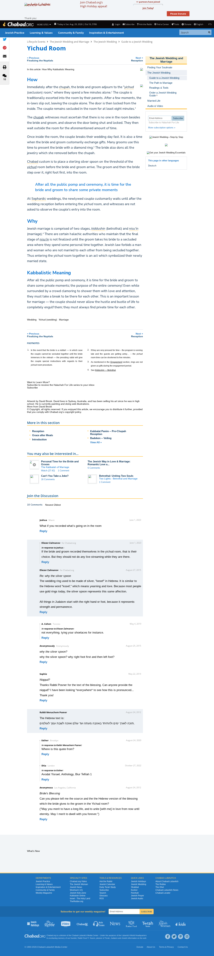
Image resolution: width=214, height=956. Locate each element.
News (115, 923)
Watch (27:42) (48, 470)
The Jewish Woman (79, 884)
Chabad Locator (162, 893)
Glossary (103, 895)
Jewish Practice (14, 33)
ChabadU (82, 923)
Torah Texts (148, 923)
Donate (187, 24)
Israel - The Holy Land (80, 898)
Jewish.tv (66, 923)
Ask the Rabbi (145, 24)
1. (28, 350)
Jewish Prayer (137, 895)
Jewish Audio (137, 898)
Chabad (75, 935)
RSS (101, 898)
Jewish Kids (181, 923)
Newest (49, 504)
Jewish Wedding (138, 884)
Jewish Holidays (138, 881)
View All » (96, 442)
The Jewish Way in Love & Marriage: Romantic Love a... (109, 463)
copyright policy (73, 412)
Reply (43, 531)
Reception (38, 431)
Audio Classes (99, 923)
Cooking (132, 923)
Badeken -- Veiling (100, 438)
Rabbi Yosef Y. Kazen (86, 938)
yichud (32, 167)
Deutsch (152, 165)
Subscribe (104, 890)
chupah (38, 117)
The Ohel (159, 887)
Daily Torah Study (107, 887)
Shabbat (135, 887)
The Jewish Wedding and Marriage (69, 41)
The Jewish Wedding (105, 41)
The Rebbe (160, 884)
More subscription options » (161, 127)
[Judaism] (18, 24)
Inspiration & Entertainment (106, 33)
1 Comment (63, 470)
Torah (107, 938)
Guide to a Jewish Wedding (136, 41)
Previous (40, 59)
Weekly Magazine (44, 893)
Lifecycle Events (36, 41)
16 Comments (48, 479)
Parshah (135, 893)
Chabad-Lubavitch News (166, 890)
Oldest (57, 504)
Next (137, 59)
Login (117, 24)
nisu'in (44, 239)
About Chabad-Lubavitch (166, 881)
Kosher (134, 890)
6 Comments (94, 468)
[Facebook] (167, 936)
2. (88, 350)
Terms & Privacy (166, 947)
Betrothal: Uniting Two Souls (116, 475)
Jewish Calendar (107, 884)
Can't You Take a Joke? (55, 475)
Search (102, 893)
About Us (151, 947)
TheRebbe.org (76, 901)
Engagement (116, 362)
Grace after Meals (42, 435)
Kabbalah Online (77, 895)
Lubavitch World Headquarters (134, 935)
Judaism (114, 938)
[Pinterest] (180, 936)
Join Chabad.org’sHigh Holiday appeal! (93, 4)
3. (88, 362)
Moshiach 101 (76, 890)
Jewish (124, 938)
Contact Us (183, 947)
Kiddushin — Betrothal (105, 370)
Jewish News (76, 887)
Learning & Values (41, 33)
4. (88, 370)
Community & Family (71, 33)
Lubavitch (83, 935)
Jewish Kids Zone (78, 893)
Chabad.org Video (78, 881)
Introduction (39, 439)
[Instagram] (186, 936)
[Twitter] (174, 936)
